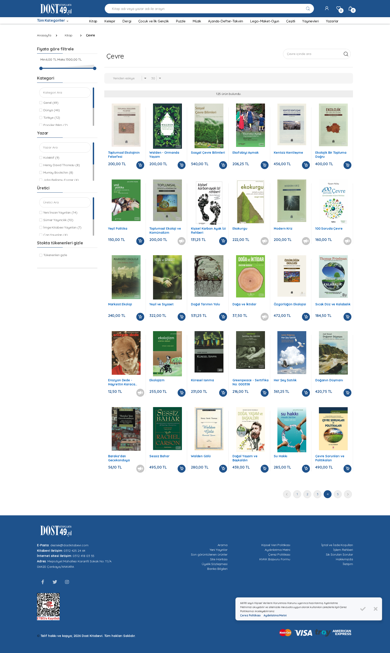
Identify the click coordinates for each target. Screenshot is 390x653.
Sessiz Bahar (159, 456)
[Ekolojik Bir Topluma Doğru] (333, 125)
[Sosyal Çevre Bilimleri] (209, 126)
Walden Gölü (201, 456)
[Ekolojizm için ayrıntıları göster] (167, 353)
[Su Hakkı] (292, 430)
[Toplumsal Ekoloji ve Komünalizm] (167, 200)
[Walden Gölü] (209, 428)
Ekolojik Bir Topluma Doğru (330, 155)
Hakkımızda (344, 559)
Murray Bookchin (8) (58, 172)
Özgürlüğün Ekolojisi (290, 304)
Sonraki (348, 494)
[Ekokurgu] (250, 201)
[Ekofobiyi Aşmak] (250, 125)
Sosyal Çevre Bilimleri (208, 153)
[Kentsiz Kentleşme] (292, 124)
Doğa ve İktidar (244, 304)
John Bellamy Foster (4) (61, 180)
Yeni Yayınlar (219, 550)
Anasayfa (44, 35)
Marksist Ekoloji (120, 304)
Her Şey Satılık (285, 380)
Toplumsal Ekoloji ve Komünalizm (165, 230)
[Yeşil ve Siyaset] (167, 277)
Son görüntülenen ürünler (209, 554)
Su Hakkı (280, 456)
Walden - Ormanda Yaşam (164, 155)
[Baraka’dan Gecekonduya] (126, 429)
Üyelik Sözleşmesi (215, 564)
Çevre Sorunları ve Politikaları (329, 458)
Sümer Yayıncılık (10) (58, 220)
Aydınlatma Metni (277, 550)
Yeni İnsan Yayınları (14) (60, 212)
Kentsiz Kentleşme (288, 153)
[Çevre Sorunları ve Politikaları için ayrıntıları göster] (333, 428)
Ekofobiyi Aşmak (245, 153)
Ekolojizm (157, 380)
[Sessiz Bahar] (167, 428)
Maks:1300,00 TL (69, 59)
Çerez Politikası (279, 554)
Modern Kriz (283, 228)
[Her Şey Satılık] (292, 352)
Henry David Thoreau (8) (61, 165)
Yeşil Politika (117, 228)
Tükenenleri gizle (55, 255)
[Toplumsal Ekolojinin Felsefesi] (126, 125)
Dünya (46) (51, 110)
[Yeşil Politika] (126, 200)
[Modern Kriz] (292, 200)
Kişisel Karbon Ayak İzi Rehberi (208, 230)
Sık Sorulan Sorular (339, 554)
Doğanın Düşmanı (329, 380)
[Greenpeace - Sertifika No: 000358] (250, 350)
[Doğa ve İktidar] (250, 276)
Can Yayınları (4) (55, 235)
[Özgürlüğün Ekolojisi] (292, 276)
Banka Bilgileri (217, 569)
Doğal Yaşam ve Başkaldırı (245, 458)
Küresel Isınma (202, 380)
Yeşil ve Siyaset (161, 304)
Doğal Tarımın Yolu (205, 304)
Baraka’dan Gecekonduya (119, 458)
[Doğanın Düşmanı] (333, 353)
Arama (223, 545)
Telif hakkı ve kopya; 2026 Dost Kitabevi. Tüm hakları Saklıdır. (88, 636)
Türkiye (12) (51, 118)
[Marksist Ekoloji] (126, 277)
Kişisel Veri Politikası (275, 545)
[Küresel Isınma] (209, 351)
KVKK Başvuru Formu (274, 559)
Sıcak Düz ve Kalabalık (333, 304)
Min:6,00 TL (48, 59)
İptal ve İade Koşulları (337, 545)
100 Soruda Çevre (329, 228)
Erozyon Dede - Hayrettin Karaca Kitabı (121, 382)
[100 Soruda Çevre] (333, 201)
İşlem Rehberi (343, 550)
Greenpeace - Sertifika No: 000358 (250, 382)
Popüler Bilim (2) (55, 125)
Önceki (287, 494)
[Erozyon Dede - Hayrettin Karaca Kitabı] (126, 353)
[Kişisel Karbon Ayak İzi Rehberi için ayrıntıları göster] (209, 202)
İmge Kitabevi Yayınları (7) (62, 227)
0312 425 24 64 (74, 551)
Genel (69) (50, 103)
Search (346, 54)
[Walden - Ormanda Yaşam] (167, 126)
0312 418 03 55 (83, 556)
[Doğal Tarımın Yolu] (209, 276)
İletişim (348, 564)
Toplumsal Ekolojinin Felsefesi (124, 155)
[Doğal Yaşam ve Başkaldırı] (250, 429)
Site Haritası (219, 559)
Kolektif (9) (51, 158)
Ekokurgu (239, 228)
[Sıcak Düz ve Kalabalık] (333, 276)
